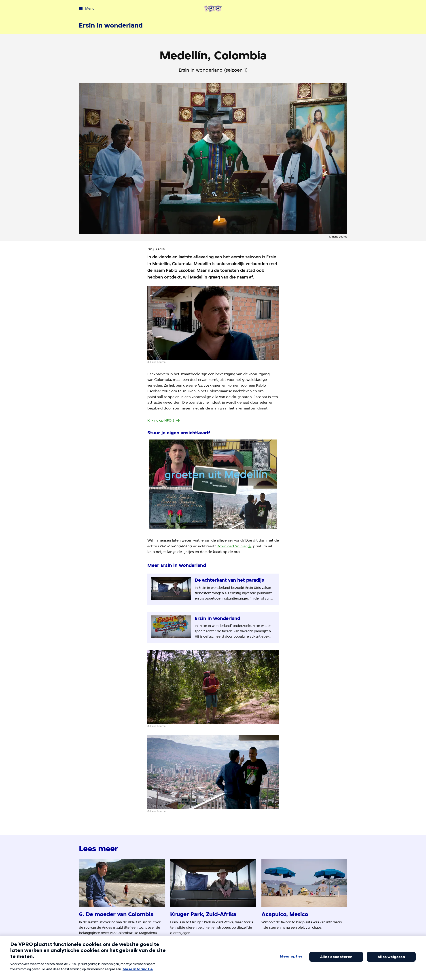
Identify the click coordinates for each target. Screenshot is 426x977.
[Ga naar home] (213, 8)
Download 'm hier (232, 546)
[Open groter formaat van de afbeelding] (213, 323)
